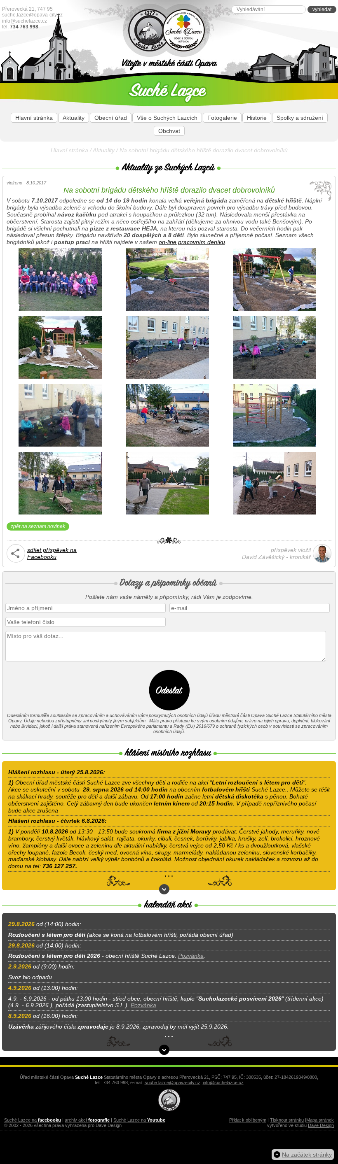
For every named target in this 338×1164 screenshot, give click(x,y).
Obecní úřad (110, 117)
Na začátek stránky (307, 1154)
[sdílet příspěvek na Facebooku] (16, 560)
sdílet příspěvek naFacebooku (52, 553)
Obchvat (169, 131)
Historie (257, 117)
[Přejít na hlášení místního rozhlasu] (164, 889)
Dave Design (321, 1125)
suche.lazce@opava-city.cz (32, 15)
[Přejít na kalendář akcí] (164, 1050)
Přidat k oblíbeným (247, 1119)
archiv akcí (87, 1119)
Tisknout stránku (287, 1119)
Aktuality (73, 117)
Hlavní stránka (34, 117)
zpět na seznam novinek (38, 526)
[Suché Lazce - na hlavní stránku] (205, 31)
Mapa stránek (320, 1119)
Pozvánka (191, 955)
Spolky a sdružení (300, 117)
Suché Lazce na (32, 1119)
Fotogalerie (222, 117)
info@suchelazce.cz (24, 21)
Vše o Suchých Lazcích (167, 117)
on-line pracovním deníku (192, 242)
